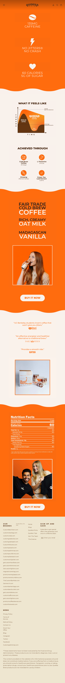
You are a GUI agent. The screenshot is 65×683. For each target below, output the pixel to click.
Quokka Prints (33, 530)
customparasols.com (8, 547)
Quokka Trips (32, 533)
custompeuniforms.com (8, 553)
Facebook (6, 642)
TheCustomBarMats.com (8, 580)
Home (30, 524)
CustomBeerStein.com (8, 530)
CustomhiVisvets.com (8, 544)
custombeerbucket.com (8, 589)
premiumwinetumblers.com (8, 577)
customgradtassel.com (8, 542)
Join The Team (33, 536)
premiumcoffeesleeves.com (8, 601)
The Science (32, 539)
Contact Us (6, 625)
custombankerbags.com (8, 586)
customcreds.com (8, 536)
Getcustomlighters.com (8, 568)
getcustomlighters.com (8, 598)
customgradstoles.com (8, 539)
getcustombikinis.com (8, 592)
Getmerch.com (8, 583)
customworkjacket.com (8, 559)
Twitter (5, 639)
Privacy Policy (7, 614)
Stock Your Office (6, 629)
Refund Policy (8, 622)
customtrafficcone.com (8, 595)
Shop (30, 527)
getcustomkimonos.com (8, 565)
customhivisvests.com (8, 604)
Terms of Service (6, 618)
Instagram (6, 636)
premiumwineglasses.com (8, 574)
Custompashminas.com (8, 550)
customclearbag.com (8, 533)
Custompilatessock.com (8, 556)
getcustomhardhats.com (8, 562)
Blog (4, 633)
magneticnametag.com (8, 571)
